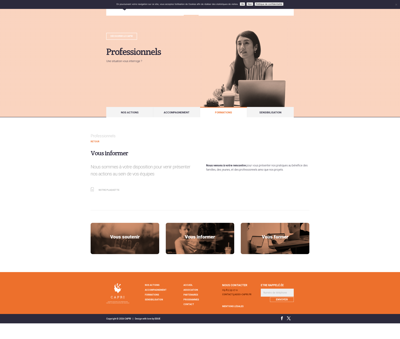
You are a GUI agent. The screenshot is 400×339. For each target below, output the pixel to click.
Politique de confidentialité (269, 4)
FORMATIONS (223, 112)
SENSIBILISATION (270, 112)
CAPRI (128, 318)
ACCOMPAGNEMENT (177, 112)
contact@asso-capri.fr (236, 294)
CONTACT (188, 304)
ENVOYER (282, 299)
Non (250, 4)
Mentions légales (233, 306)
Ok (242, 4)
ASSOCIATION (190, 290)
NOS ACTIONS (130, 112)
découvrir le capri (121, 36)
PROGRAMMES (191, 299)
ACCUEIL (188, 285)
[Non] (396, 4)
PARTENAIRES (190, 294)
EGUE (157, 318)
